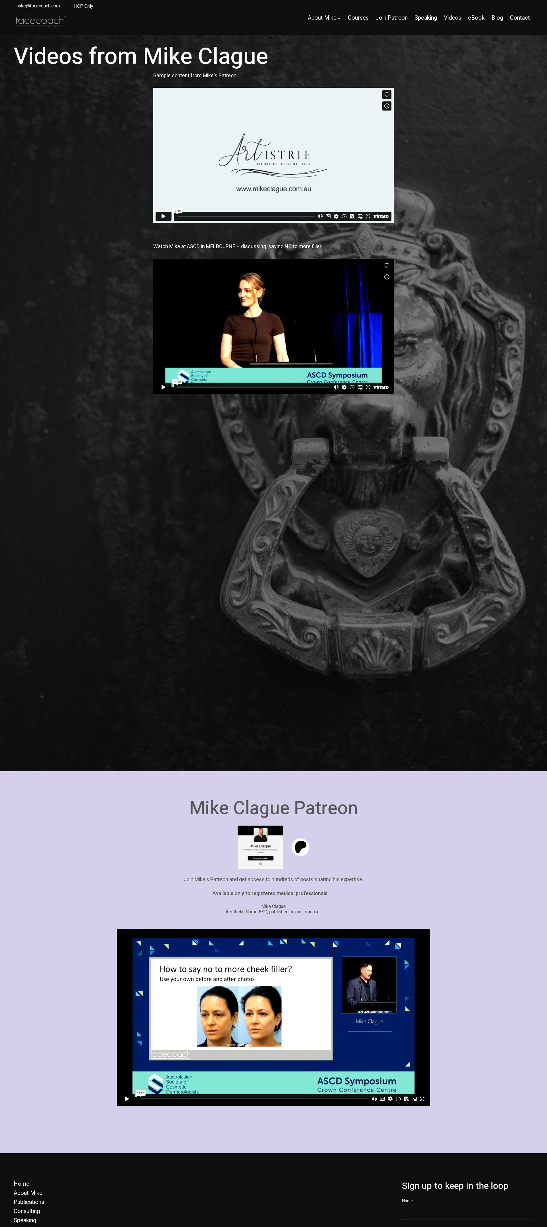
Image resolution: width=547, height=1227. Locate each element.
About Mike (28, 1193)
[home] (43, 22)
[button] (322, 18)
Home (21, 1184)
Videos (452, 18)
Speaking (426, 18)
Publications (29, 1202)
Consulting (27, 1211)
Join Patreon (391, 18)
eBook (476, 18)
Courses (358, 18)
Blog (497, 18)
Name (407, 1201)
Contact (520, 18)
